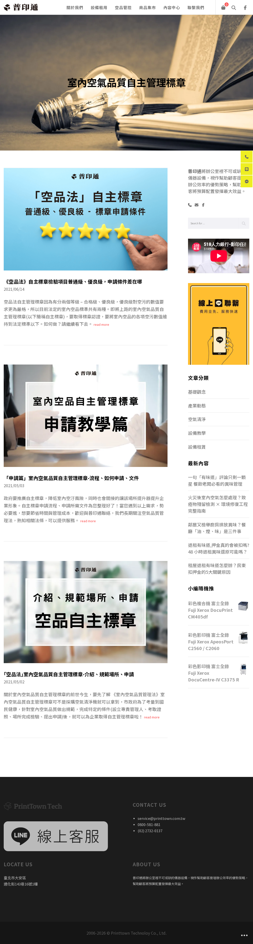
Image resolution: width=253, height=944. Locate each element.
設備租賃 (197, 446)
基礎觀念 (197, 391)
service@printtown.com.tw (161, 818)
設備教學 (197, 433)
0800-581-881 (149, 824)
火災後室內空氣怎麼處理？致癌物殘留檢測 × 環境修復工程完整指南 (218, 504)
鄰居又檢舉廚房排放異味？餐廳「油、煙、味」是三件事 (217, 527)
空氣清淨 (197, 419)
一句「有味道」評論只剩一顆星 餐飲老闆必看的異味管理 (217, 480)
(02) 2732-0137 (150, 830)
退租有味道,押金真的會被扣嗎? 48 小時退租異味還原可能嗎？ (218, 548)
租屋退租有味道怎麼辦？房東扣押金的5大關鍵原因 (217, 568)
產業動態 (197, 405)
